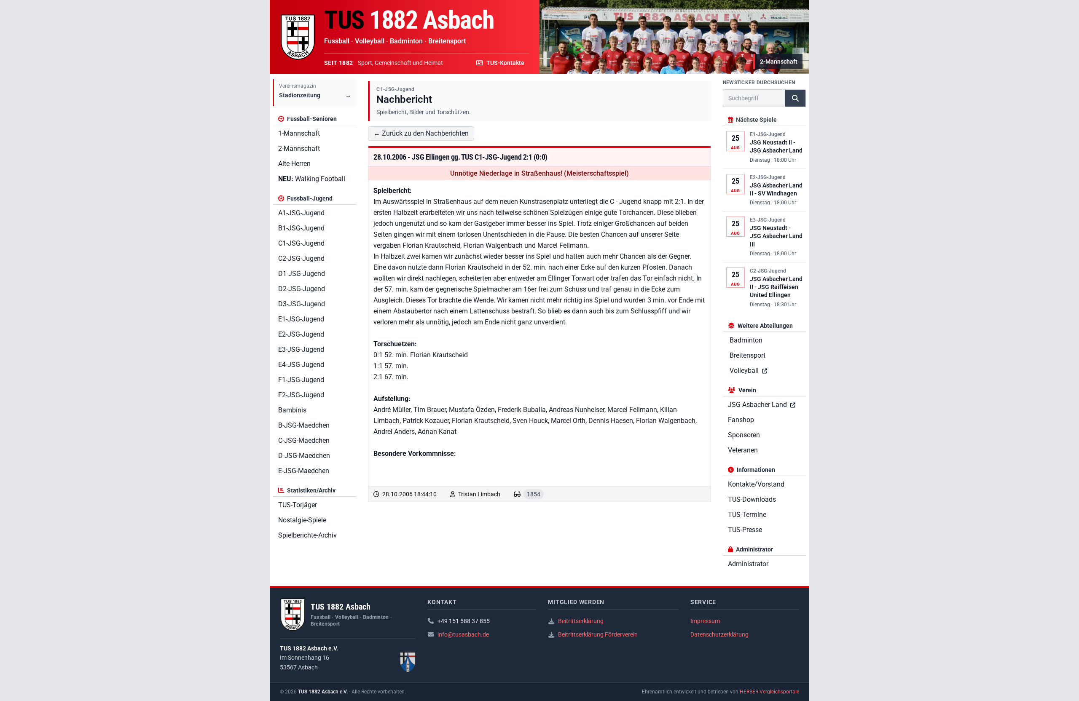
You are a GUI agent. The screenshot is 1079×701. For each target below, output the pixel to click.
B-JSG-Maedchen (304, 425)
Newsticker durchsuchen (759, 83)
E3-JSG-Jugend (301, 349)
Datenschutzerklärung (719, 634)
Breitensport (747, 355)
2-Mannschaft (299, 148)
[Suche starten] (795, 98)
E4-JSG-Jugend (301, 365)
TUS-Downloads (752, 499)
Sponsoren (744, 435)
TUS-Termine (747, 515)
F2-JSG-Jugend (301, 395)
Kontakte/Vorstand (756, 484)
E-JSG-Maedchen (303, 471)
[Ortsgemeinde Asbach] (408, 662)
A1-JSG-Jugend (301, 213)
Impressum (705, 621)
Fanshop (741, 420)
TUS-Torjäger (297, 505)
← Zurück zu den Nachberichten (421, 133)
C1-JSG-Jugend (301, 243)
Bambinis (292, 410)
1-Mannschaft (299, 133)
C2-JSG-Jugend (301, 258)
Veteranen (743, 450)
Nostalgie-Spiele (302, 520)
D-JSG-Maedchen (304, 456)
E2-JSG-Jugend (301, 334)
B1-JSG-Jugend (301, 228)
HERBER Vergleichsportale (769, 692)
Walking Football (311, 179)
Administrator (748, 564)
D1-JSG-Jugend (301, 274)
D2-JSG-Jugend (301, 289)
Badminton (746, 340)
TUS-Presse (745, 530)
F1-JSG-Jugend (301, 380)
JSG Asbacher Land (758, 405)
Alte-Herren (294, 164)
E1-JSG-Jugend (301, 319)
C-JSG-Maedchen (304, 440)
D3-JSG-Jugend (301, 304)
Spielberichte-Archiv (307, 535)
